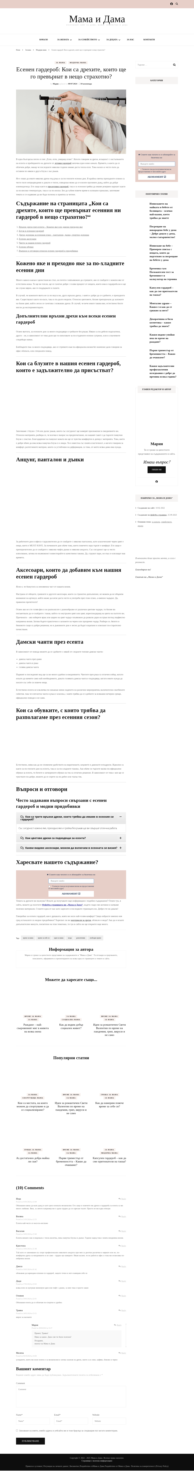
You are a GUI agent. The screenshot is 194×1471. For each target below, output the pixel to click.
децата (140, 526)
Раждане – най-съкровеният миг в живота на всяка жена (33, 1028)
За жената (63, 40)
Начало (43, 40)
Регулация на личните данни (55, 1466)
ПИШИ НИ (156, 470)
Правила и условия (34, 1466)
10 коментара (86, 84)
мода (70, 938)
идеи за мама (58, 938)
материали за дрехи (81, 920)
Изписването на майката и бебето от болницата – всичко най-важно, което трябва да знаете (161, 210)
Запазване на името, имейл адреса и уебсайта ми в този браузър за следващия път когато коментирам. (68, 1430)
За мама (60, 62)
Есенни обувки (26, 247)
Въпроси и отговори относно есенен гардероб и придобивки (48, 251)
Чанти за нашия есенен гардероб (34, 243)
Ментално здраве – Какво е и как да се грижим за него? (161, 307)
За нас (130, 40)
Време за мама (33, 1016)
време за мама (28, 938)
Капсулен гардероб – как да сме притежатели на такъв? (109, 1159)
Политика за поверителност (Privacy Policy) (150, 1466)
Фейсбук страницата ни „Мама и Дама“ (62, 905)
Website (95, 1415)
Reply (123, 1199)
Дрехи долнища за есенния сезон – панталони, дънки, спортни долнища (54, 235)
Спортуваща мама (32, 1098)
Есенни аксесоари (27, 239)
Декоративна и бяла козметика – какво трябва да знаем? (161, 323)
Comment (20, 1383)
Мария (56, 84)
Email (57, 1415)
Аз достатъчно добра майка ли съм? (32, 1159)
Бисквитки (74, 1466)
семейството (166, 522)
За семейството (87, 40)
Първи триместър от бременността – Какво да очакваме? (71, 1161)
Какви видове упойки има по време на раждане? (162, 338)
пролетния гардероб (58, 186)
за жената (156, 522)
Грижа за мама (109, 1094)
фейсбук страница (158, 515)
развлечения (80, 938)
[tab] (71, 818)
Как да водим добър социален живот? (71, 1026)
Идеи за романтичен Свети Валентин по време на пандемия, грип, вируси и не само (109, 1029)
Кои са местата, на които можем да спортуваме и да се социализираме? (33, 1106)
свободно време (95, 938)
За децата (111, 40)
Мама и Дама (97, 18)
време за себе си (43, 938)
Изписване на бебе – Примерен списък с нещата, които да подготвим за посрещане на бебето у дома (164, 252)
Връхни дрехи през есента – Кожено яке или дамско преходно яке (51, 227)
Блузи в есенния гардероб (31, 231)
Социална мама (71, 1019)
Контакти (149, 40)
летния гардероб (63, 163)
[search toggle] (177, 4)
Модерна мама (78, 62)
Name (19, 1415)
